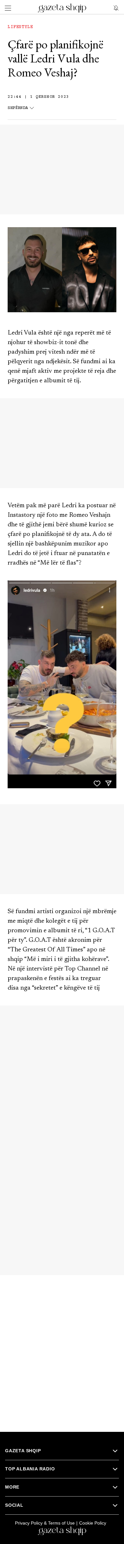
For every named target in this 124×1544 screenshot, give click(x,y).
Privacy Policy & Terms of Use (45, 1523)
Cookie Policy (92, 1523)
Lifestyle (20, 27)
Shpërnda (18, 108)
